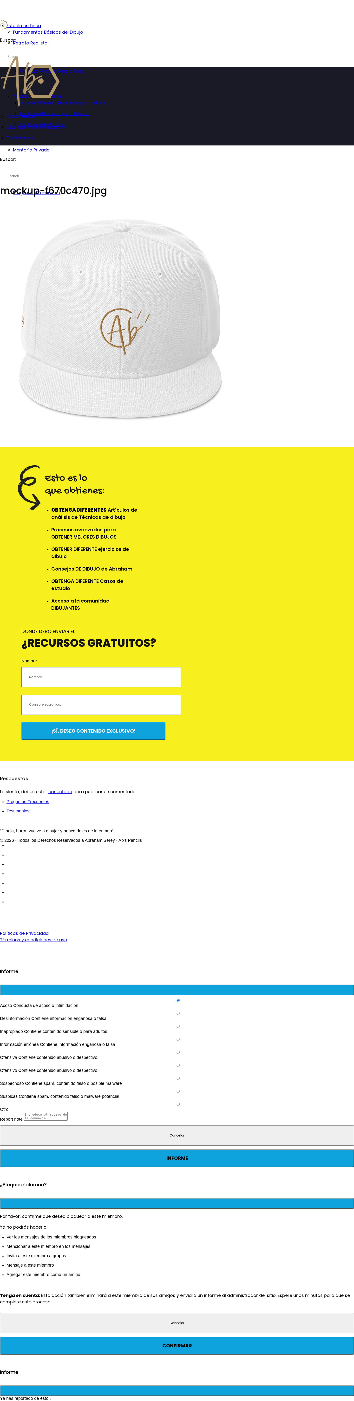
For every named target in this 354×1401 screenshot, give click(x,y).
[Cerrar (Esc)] (177, 990)
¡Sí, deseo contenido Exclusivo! (93, 731)
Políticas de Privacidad (24, 933)
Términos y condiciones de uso (33, 940)
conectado (60, 792)
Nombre (29, 661)
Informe (177, 1158)
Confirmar (177, 1345)
